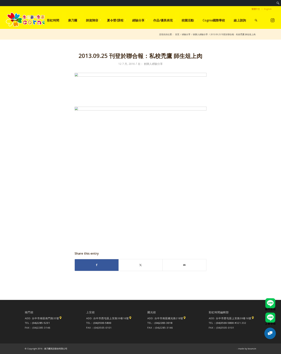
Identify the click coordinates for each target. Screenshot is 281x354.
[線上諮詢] (270, 333)
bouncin (252, 348)
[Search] (256, 20)
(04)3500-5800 (102, 323)
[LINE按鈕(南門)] (270, 300)
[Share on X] (140, 265)
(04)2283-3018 (163, 323)
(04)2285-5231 (41, 323)
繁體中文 (256, 8)
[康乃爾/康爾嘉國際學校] (27, 20)
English (268, 8)
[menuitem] (278, 3)
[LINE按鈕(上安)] (270, 314)
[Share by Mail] (184, 265)
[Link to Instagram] (272, 20)
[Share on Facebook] (97, 265)
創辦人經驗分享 (153, 64)
